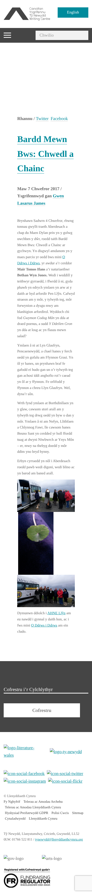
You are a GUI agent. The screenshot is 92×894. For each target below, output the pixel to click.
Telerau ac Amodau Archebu (43, 802)
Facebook (59, 118)
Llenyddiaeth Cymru (43, 819)
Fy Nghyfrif (12, 802)
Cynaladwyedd (15, 819)
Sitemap (77, 813)
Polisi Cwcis (60, 813)
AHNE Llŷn (56, 613)
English (73, 12)
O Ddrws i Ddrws (44, 625)
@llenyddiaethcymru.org (59, 839)
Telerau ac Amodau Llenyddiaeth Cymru (33, 807)
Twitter (42, 118)
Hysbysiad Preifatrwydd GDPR (26, 813)
